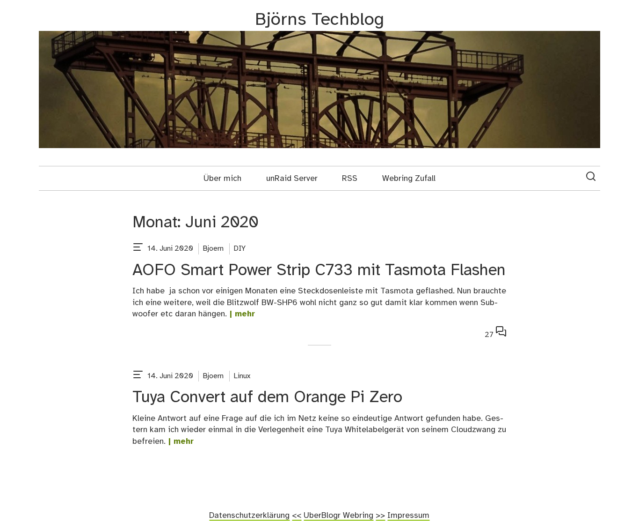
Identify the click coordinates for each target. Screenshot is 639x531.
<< (296, 515)
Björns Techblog (319, 20)
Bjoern (213, 249)
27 (496, 334)
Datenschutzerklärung (249, 515)
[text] (138, 248)
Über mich (222, 178)
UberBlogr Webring (338, 515)
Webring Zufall (409, 178)
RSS (349, 178)
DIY (240, 249)
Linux (242, 376)
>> (380, 515)
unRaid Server (292, 178)
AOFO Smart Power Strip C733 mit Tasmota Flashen (319, 270)
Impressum (408, 515)
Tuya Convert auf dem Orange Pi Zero (267, 397)
